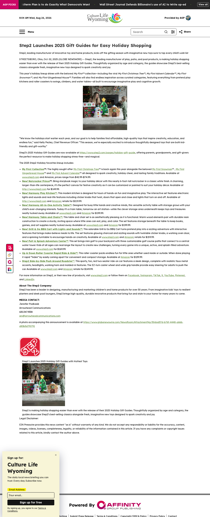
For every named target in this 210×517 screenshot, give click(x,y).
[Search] (166, 32)
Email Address (17, 489)
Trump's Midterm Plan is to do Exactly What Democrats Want (49, 4)
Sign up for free (31, 502)
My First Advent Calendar (66, 173)
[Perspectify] (9, 254)
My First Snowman (162, 169)
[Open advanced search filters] (172, 32)
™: (74, 261)
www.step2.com (67, 213)
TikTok (156, 275)
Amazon (56, 201)
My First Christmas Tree (86, 169)
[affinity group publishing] (9, 262)
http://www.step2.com (34, 189)
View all (203, 4)
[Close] (55, 455)
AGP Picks (9, 4)
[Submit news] (9, 247)
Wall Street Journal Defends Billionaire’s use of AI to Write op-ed (143, 4)
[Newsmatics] (9, 269)
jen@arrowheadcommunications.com (39, 315)
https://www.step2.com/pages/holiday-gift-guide (107, 152)
